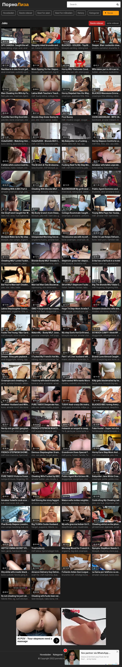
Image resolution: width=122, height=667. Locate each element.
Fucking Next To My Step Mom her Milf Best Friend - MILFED (76, 165)
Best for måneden (63, 13)
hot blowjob (97, 431)
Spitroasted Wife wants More (76, 380)
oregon (27, 168)
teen (3, 216)
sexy (12, 216)
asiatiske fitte (78, 96)
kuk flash (41, 311)
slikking (86, 192)
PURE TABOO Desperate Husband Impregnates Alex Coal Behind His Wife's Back (46, 404)
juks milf (60, 168)
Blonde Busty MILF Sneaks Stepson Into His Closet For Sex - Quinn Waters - (46, 261)
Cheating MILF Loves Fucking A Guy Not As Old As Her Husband (15, 261)
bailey (55, 120)
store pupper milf (87, 72)
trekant (38, 48)
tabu (12, 287)
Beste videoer (25, 13)
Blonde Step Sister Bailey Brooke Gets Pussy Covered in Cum (46, 117)
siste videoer (113, 23)
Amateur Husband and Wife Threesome (15, 404)
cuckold (19, 72)
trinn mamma (46, 263)
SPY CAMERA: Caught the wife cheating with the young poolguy (15, 45)
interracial (66, 192)
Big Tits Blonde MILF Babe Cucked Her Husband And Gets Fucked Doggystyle (106, 284)
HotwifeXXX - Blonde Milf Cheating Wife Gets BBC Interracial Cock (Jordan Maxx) (46, 141)
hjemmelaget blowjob (29, 455)
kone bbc (82, 359)
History (81, 13)
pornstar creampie (40, 335)
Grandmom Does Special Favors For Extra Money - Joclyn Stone (76, 452)
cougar (84, 120)
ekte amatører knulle (111, 192)
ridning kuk (83, 48)
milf (33, 96)
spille (89, 383)
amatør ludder (38, 479)
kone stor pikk (51, 144)
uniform (85, 216)
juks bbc (5, 120)
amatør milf (102, 216)
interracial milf (21, 431)
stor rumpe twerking (10, 527)
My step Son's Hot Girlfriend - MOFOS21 (76, 332)
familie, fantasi (75, 287)
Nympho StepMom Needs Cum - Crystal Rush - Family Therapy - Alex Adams (106, 548)
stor (38, 120)
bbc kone (24, 407)
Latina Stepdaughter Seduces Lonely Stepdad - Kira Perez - (15, 308)
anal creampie (8, 72)
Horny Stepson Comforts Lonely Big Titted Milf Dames (106, 141)
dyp (26, 359)
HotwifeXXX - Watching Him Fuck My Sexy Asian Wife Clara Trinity (15, 141)
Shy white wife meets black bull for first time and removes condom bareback (15, 572)
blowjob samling (69, 48)
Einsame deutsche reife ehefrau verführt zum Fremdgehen (106, 308)
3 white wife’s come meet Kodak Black (15, 165)
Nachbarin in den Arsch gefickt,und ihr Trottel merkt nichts (15, 69)
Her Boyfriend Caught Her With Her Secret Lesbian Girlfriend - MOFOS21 (15, 213)
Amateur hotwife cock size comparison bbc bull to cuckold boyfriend (15, 500)
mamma (104, 551)
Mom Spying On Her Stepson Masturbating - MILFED (46, 69)
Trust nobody (38, 548)
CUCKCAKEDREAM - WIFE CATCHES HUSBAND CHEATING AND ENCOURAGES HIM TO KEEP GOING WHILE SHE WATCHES (106, 117)
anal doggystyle (8, 359)
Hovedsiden (8, 13)
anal (20, 48)
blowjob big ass (104, 359)
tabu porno (88, 287)
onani (64, 144)
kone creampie (17, 120)
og (14, 599)
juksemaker (27, 263)
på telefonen (98, 527)
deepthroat (115, 407)
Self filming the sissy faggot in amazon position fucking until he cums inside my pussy (46, 500)
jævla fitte (56, 503)
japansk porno (114, 263)
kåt (76, 72)
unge (15, 48)
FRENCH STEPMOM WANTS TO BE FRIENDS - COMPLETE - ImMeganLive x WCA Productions (46, 428)
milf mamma (46, 575)
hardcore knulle (19, 551)
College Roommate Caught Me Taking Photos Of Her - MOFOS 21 (76, 213)
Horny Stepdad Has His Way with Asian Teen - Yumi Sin (76, 93)
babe (18, 287)
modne (95, 311)
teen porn (102, 240)
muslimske (83, 527)
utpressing (37, 287)
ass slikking (115, 144)
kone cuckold (7, 575)
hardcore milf (7, 431)
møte (13, 168)
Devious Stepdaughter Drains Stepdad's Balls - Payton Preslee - (46, 452)
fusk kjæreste (22, 216)
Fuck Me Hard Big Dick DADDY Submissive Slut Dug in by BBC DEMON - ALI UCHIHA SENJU (15, 117)
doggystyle (6, 263)
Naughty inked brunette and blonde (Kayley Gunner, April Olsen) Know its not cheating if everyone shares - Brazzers (46, 45)
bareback (96, 120)
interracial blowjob (100, 407)
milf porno (66, 455)
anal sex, (66, 503)
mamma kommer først (50, 359)
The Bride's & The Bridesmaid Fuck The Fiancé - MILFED (46, 165)
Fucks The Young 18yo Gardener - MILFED (15, 332)
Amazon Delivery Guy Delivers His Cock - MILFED (46, 572)
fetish (64, 287)
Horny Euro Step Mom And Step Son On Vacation (106, 452)
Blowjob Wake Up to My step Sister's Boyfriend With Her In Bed (15, 237)
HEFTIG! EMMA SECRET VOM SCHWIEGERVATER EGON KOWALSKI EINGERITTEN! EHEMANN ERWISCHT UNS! (15, 548)
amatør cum (59, 383)
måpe (83, 407)
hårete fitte (6, 599)
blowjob (35, 72)
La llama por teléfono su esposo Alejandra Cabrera (106, 572)
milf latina (36, 551)
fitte (87, 96)
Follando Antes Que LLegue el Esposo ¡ (76, 572)
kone (94, 240)
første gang (19, 575)
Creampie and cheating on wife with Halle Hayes (15, 380)
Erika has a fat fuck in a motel (106, 261)
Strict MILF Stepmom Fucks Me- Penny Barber (76, 284)
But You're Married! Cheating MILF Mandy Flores (15, 284)
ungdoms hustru (39, 240)
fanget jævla (51, 455)
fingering (20, 479)
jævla (3, 383)
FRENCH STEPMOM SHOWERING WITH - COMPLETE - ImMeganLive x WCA (15, 452)
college (51, 96)
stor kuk (28, 120)
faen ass (53, 216)
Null (3, 96)
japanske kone (19, 144)
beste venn (97, 383)
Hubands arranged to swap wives (76, 428)
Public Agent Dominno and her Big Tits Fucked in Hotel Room (106, 189)
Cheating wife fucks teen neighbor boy (46, 596)
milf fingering (98, 287)
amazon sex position (41, 503)
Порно (10, 4)
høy (78, 144)
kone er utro (37, 383)
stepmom (109, 503)
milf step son (68, 72)
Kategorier (94, 13)
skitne (57, 263)
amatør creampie (9, 192)
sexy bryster (37, 168)
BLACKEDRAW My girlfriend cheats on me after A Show (76, 189)
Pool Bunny (67, 117)
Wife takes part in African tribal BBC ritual (106, 69)
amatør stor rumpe (87, 335)
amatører (76, 216)
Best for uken (43, 13)
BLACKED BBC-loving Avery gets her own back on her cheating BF (106, 404)
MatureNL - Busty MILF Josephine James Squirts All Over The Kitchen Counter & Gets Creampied (46, 332)
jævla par (71, 431)
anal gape (66, 407)
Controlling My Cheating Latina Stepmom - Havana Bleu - (106, 500)
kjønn (25, 96)
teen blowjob (38, 599)
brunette (113, 48)
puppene (57, 407)
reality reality (46, 407)
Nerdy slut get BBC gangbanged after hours (15, 428)
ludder (95, 72)
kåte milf (72, 144)
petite (104, 479)
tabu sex (36, 263)
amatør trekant (109, 120)
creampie (66, 96)
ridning (20, 359)
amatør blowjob (14, 383)
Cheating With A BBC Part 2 (14, 189)
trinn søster (45, 120)
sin (33, 48)
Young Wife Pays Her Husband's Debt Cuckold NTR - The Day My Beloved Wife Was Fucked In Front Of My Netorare (106, 213)
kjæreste (109, 527)
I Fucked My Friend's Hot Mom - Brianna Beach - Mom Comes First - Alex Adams (46, 356)
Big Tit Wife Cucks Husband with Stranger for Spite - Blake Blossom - (46, 524)
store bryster (20, 335)
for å (64, 431)
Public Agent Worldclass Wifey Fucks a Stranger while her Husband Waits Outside (76, 476)
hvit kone (5, 168)
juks (26, 192)
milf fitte (40, 144)
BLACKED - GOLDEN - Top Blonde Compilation (76, 45)
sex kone (28, 72)
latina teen (6, 311)
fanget (35, 527)
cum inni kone (22, 599)
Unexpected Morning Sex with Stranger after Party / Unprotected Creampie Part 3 (46, 237)
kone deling (6, 48)
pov (33, 120)
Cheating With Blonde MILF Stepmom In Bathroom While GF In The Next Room (46, 189)
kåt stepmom (46, 72)
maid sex (18, 96)
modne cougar (73, 120)
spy (83, 144)
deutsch (113, 311)
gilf (59, 216)
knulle (53, 479)
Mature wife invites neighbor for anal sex (76, 500)
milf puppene (56, 335)
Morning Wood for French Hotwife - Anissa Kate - (76, 548)
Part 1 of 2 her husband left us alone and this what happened (76, 356)
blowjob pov (79, 311)
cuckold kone (115, 72)
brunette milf (80, 263)
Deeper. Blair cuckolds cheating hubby (106, 45)
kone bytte (81, 431)
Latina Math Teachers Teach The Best (46, 93)
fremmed (108, 168)
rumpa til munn (8, 479)
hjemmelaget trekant (52, 551)
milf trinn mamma (74, 168)
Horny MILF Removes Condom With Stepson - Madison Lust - (76, 69)
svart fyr (35, 575)
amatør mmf (13, 407)
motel (95, 263)
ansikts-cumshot (100, 48)
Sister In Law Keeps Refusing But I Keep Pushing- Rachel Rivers (106, 237)
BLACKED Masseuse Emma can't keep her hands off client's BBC (106, 93)
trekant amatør (56, 192)
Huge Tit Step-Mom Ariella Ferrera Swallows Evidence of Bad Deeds (76, 308)
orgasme (25, 240)
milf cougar (67, 311)
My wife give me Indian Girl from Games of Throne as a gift (76, 524)
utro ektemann (49, 287)
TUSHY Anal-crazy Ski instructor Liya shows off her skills (76, 404)
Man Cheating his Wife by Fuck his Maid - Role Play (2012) (15, 93)
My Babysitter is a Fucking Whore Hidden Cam (76, 141)
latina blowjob (110, 431)
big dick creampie (79, 551)
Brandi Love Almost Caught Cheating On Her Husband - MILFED (106, 356)
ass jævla (40, 455)
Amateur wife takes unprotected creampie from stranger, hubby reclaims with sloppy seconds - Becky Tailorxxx (106, 165)
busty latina (41, 96)
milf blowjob (49, 168)
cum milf (36, 192)
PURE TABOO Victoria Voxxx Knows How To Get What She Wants (15, 476)
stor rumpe (14, 240)
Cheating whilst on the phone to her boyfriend (106, 524)
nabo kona (49, 599)
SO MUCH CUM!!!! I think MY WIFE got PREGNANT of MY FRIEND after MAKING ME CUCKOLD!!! (106, 332)
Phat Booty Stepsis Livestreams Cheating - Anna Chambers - (15, 524)
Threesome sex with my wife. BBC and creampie (76, 237)
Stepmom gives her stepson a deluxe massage (76, 261)
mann (60, 287)
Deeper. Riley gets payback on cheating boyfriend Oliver (15, 356)
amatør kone (54, 240)
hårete (51, 527)
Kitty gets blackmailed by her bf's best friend (106, 380)
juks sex (9, 96)
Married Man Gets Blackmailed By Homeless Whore (46, 284)
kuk (2, 503)
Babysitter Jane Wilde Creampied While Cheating (106, 476)
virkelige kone (109, 335)
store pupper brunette (53, 48)
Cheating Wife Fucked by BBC (46, 476)
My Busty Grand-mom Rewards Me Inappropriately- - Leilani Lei (46, 213)
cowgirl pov (78, 479)
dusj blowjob (59, 575)
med (116, 168)
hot (8, 216)
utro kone (103, 72)
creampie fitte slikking (102, 96)
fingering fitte (111, 287)
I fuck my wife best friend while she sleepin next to (46, 380)
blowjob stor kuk (69, 335)
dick (17, 503)
